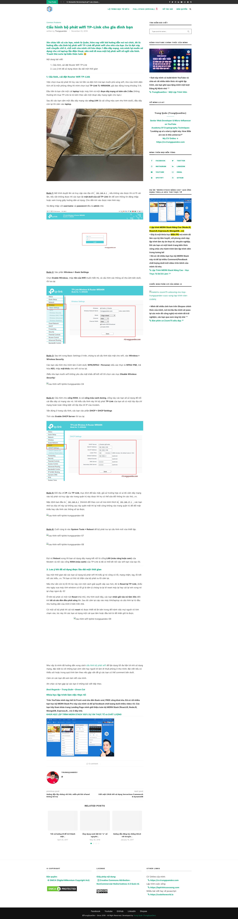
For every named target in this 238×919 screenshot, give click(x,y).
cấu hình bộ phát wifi (96, 665)
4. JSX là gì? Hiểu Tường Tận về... (79, 2)
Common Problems (53, 22)
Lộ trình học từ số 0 (118, 9)
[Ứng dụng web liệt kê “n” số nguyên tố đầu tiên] (95, 821)
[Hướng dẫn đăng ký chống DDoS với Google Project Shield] (127, 821)
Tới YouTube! (223, 915)
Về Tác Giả (168, 9)
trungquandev (61, 31)
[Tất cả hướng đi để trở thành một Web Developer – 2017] (63, 821)
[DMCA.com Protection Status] (61, 887)
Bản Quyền (182, 9)
